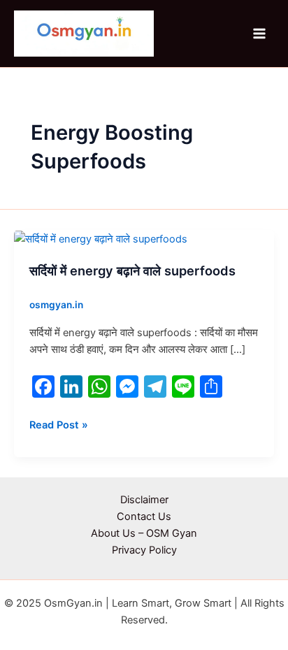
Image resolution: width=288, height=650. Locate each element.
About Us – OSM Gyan (144, 533)
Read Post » (58, 424)
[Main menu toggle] (259, 33)
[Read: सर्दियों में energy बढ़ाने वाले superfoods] (100, 238)
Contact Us (144, 516)
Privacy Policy (144, 550)
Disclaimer (144, 499)
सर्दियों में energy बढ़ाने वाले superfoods (132, 270)
